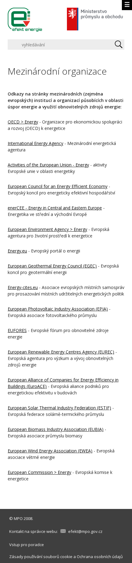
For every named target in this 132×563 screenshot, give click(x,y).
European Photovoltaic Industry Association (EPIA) (58, 309)
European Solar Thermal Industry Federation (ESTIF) (59, 408)
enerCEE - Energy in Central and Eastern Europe (55, 208)
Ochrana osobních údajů (100, 556)
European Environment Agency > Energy (47, 229)
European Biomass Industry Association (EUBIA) (55, 429)
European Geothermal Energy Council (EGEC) (52, 266)
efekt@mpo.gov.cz (85, 531)
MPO (18, 518)
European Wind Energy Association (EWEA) (50, 451)
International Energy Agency (35, 143)
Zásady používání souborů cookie (40, 556)
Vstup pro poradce (26, 544)
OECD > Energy (23, 122)
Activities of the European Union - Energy (48, 165)
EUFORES (17, 330)
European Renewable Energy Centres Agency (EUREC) (61, 352)
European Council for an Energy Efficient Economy (57, 186)
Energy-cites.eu (23, 287)
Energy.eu (17, 251)
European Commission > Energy (39, 472)
